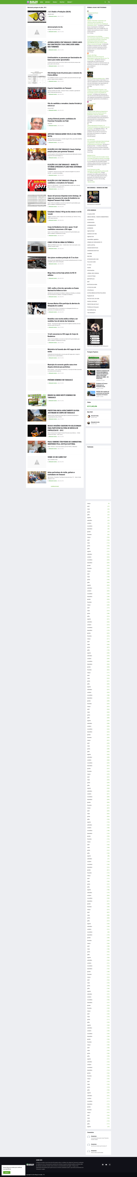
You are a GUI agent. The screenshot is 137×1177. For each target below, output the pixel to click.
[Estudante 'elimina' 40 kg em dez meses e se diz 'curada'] (37, 217)
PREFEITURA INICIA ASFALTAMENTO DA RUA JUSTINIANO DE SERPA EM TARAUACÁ (63, 411)
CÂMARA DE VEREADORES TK (94, 242)
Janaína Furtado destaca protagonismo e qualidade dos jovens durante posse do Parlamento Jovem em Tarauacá (97, 113)
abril (98, 506)
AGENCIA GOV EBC (92, 233)
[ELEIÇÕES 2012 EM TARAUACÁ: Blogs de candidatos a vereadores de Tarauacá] (37, 185)
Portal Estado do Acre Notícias (94, 36)
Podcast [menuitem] (69, 2)
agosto (98, 517)
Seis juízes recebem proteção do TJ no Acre (63, 258)
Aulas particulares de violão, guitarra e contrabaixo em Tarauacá (61, 473)
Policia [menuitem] (55, 2)
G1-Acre (89, 264)
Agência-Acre (90, 236)
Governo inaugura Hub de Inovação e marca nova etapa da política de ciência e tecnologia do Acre (98, 158)
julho (98, 514)
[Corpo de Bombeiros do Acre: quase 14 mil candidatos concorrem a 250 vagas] (37, 232)
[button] (105, 2)
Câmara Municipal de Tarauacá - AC (96, 125)
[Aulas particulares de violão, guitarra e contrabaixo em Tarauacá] (37, 477)
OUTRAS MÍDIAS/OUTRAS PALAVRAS (96, 293)
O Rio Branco (90, 290)
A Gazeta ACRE (91, 214)
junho (98, 512)
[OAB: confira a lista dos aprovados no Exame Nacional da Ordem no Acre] (37, 293)
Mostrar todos (91, 182)
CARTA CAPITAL (91, 245)
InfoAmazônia (90, 270)
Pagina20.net (90, 295)
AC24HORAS (90, 219)
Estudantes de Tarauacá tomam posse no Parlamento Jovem (101, 385)
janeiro (98, 531)
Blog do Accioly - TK (40, 1174)
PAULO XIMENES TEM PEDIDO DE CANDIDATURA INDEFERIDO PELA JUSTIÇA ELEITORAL (65, 443)
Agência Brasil (90, 231)
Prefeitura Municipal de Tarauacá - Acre (97, 89)
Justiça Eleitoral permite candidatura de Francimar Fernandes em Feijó (62, 120)
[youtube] (106, 1164)
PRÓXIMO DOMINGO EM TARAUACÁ (60, 380)
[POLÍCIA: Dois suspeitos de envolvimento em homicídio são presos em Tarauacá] (91, 393)
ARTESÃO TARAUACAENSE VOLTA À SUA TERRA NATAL (64, 135)
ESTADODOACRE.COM (92, 259)
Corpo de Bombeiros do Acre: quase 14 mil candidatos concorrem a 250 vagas (63, 228)
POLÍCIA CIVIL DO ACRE (93, 298)
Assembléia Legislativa (92, 239)
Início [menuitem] (41, 2)
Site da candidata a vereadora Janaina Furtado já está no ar (65, 104)
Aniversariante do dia (55, 27)
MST (88, 281)
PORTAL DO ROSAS (92, 301)
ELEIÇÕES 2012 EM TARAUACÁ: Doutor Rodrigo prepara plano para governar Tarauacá (64, 150)
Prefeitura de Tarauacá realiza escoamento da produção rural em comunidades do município (97, 92)
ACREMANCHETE (91, 225)
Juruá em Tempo (91, 276)
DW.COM (89, 256)
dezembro (98, 528)
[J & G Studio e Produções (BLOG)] (37, 17)
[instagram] (109, 1164)
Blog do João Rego (92, 55)
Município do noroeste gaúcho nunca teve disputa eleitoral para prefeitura (62, 366)
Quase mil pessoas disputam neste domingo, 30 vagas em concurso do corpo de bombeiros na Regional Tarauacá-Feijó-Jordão (64, 198)
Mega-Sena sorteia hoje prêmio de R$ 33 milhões (62, 274)
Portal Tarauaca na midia (93, 169)
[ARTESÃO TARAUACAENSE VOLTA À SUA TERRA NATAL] (37, 139)
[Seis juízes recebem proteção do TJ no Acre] (37, 263)
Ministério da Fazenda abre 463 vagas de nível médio (64, 350)
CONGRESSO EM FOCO (93, 250)
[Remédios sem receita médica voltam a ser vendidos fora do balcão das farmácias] (37, 324)
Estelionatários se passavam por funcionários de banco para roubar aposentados (65, 59)
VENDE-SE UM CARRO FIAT (57, 457)
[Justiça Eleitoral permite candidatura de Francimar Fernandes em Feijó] (37, 124)
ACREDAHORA (91, 222)
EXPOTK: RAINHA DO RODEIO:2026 (96, 78)
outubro (98, 523)
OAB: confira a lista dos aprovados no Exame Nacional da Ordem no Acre (63, 289)
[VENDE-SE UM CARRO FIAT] (37, 462)
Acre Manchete (91, 139)
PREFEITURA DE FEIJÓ (93, 304)
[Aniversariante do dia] (37, 32)
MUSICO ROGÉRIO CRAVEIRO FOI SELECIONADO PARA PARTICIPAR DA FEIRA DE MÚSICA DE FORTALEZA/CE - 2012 (64, 428)
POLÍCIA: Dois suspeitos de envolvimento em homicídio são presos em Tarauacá (102, 393)
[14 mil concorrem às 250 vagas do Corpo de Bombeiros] (37, 339)
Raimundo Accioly (95, 422)
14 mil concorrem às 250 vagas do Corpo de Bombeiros (63, 335)
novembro (98, 526)
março (98, 503)
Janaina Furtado (91, 103)
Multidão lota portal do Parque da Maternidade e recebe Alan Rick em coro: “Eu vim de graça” (98, 58)
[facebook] (102, 1164)
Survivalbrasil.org (91, 310)
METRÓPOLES (90, 278)
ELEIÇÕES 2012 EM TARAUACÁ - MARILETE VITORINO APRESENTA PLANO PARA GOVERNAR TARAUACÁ (65, 167)
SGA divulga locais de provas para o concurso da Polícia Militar (65, 74)
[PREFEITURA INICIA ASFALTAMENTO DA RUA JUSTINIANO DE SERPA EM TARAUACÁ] (37, 415)
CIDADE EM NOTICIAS (92, 247)
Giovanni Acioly (94, 415)
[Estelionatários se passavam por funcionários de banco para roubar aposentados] (37, 62)
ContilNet (89, 253)
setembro (98, 520)
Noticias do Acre (91, 155)
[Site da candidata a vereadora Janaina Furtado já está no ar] (37, 108)
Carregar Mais (55, 486)
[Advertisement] (98, 474)
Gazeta (89, 267)
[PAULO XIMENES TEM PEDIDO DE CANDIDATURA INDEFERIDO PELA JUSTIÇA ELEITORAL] (37, 447)
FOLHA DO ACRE (91, 262)
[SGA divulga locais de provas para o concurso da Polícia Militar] (37, 78)
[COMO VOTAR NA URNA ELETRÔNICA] (37, 247)
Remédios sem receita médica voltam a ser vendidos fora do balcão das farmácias (63, 320)
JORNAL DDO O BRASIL (93, 273)
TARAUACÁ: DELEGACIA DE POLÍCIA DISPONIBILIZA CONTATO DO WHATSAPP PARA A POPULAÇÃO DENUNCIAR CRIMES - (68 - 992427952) (102, 374)
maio (98, 509)
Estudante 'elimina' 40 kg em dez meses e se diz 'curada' (65, 213)
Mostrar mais (94, 417)
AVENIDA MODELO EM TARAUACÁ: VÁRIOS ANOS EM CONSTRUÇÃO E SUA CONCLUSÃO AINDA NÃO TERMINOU (65, 44)
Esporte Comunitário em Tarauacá (59, 88)
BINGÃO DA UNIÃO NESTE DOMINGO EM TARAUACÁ (62, 396)
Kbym (88, 70)
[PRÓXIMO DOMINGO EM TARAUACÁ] (37, 385)
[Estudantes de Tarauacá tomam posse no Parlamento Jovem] (91, 385)
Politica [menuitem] (62, 2)
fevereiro (98, 534)
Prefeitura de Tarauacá (93, 307)
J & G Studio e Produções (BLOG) (59, 12)
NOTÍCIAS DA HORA (92, 284)
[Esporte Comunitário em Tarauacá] (37, 93)
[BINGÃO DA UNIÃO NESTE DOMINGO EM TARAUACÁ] (37, 400)
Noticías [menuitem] (47, 2)
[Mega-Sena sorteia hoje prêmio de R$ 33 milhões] (37, 278)
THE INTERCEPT (91, 312)
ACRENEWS (90, 228)
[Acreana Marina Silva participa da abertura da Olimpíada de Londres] (37, 308)
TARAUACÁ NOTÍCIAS (92, 13)
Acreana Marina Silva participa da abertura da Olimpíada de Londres (64, 304)
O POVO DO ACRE (91, 287)
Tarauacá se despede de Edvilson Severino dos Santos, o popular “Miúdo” (98, 362)
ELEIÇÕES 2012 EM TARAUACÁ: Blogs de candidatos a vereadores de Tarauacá (62, 182)
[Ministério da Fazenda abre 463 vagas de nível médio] (37, 354)
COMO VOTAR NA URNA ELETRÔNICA (61, 242)
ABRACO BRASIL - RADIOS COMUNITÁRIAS (97, 216)
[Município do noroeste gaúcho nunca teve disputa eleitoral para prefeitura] (37, 370)
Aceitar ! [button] (7, 1172)
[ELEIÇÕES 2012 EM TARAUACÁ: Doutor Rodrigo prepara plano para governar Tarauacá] (37, 154)
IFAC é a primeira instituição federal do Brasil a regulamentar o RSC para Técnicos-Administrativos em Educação (98, 143)
